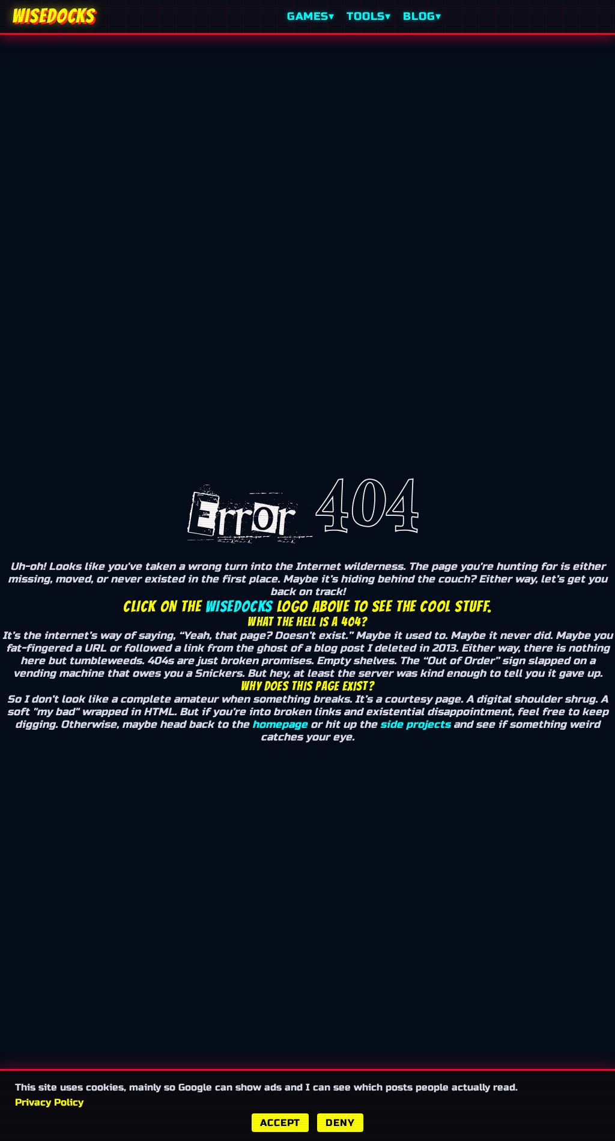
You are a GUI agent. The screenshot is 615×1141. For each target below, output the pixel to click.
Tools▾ (369, 16)
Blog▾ (422, 16)
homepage (280, 724)
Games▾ (311, 16)
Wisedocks (239, 606)
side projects (415, 724)
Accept (280, 1122)
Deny (340, 1122)
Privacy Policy (49, 1102)
